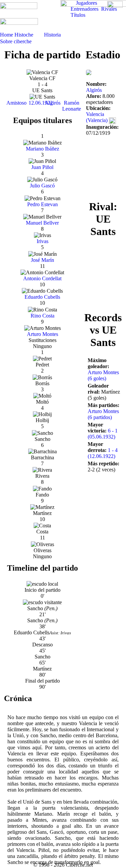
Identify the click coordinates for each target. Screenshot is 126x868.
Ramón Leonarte (71, 106)
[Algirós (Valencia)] (88, 72)
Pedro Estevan (42, 204)
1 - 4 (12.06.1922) (103, 453)
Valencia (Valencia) (97, 117)
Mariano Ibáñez (42, 149)
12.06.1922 (41, 103)
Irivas (42, 241)
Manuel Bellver (42, 223)
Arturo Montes (42, 334)
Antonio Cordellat (42, 278)
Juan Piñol (42, 167)
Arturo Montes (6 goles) (103, 375)
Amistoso (16, 103)
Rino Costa (42, 316)
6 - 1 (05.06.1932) (103, 434)
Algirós (52, 103)
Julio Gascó (42, 185)
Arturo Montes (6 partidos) (103, 414)
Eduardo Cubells (42, 297)
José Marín (42, 260)
